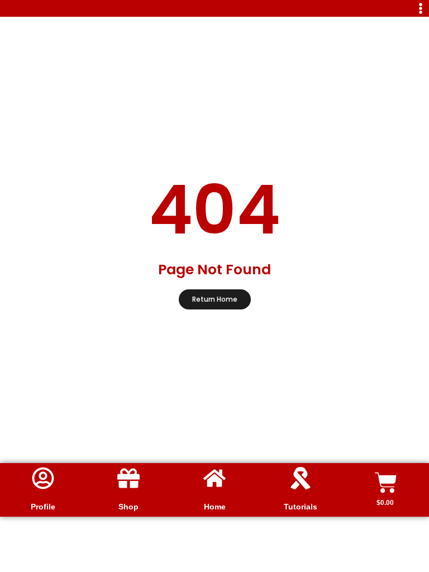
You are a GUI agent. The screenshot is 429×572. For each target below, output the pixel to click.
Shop (128, 506)
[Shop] (128, 478)
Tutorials (300, 506)
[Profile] (43, 478)
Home (215, 506)
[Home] (214, 478)
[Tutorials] (300, 478)
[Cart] (386, 482)
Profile (43, 506)
